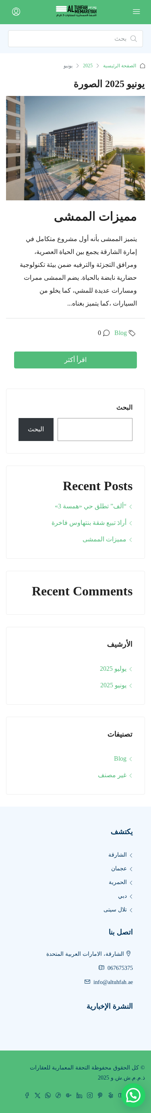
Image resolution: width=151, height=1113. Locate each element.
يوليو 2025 (113, 668)
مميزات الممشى (95, 216)
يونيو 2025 (113, 685)
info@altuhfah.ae (113, 982)
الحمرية (118, 882)
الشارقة (117, 855)
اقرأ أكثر (75, 359)
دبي (122, 896)
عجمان (119, 868)
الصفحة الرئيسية (119, 66)
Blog (120, 332)
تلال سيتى (115, 910)
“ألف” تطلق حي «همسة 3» (90, 506)
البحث (124, 407)
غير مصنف (112, 775)
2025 (88, 66)
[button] (133, 1095)
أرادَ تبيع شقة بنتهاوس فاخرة (89, 522)
